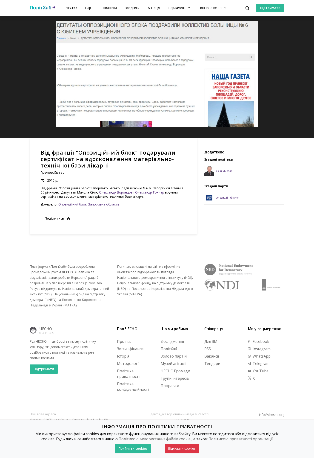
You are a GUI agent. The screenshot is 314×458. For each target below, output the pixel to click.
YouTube (260, 370)
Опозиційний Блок (227, 197)
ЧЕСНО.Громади (175, 370)
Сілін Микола (224, 171)
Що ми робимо (174, 329)
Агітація (154, 8)
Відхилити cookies (182, 448)
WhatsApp (261, 356)
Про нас (124, 341)
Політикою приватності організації (240, 438)
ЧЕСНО (71, 8)
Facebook (260, 341)
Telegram (260, 363)
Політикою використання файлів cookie (155, 438)
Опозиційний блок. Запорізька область (88, 204)
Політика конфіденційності (133, 386)
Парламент (177, 8)
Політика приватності (128, 373)
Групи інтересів (175, 378)
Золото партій (174, 356)
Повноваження (211, 8)
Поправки (170, 385)
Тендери (212, 363)
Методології (128, 363)
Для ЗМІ (211, 341)
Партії (89, 8)
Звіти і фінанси (130, 348)
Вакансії (211, 356)
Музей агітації (173, 363)
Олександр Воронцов (116, 192)
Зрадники (132, 8)
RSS (207, 348)
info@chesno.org (271, 415)
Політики (110, 8)
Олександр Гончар (149, 192)
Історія (123, 356)
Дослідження (172, 341)
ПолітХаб (169, 348)
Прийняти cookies (132, 448)
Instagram (261, 348)
